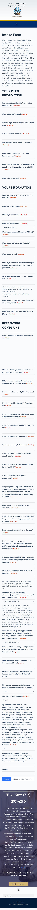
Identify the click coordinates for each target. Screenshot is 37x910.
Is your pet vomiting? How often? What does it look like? (16, 454)
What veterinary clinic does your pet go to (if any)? (17, 312)
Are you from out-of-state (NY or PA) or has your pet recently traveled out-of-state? (17, 673)
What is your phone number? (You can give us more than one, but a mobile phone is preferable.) (18, 265)
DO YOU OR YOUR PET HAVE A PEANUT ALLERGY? (17, 572)
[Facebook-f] (34, 23)
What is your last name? (14, 206)
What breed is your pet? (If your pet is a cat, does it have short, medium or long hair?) (18, 166)
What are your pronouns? (15, 223)
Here (23, 867)
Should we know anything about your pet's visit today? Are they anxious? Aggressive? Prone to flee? (18, 649)
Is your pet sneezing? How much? (18, 445)
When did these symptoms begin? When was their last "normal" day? (17, 371)
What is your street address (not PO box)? (18, 233)
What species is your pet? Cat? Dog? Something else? (16, 154)
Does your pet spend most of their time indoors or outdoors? (16, 661)
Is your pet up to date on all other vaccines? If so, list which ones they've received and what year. (18, 518)
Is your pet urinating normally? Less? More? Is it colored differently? (18, 415)
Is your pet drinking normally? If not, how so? (17, 404)
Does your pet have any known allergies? (17, 531)
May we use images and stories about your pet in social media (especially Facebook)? (18, 686)
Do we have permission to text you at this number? (17, 277)
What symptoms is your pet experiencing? (18, 336)
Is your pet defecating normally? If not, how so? (18, 426)
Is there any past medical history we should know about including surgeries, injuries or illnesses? (18, 559)
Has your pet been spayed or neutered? (17, 143)
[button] (16, 24)
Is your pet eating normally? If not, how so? (18, 393)
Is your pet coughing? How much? (18, 436)
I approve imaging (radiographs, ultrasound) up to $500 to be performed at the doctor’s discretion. (18, 594)
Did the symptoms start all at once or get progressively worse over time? (17, 382)
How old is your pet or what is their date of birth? (18, 124)
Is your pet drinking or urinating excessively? (14, 477)
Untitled (5, 769)
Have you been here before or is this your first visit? (17, 196)
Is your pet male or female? (15, 134)
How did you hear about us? (15, 696)
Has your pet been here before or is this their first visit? (17, 104)
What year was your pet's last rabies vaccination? (15, 506)
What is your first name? (14, 215)
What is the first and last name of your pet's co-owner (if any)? (18, 301)
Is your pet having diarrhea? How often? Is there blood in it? (17, 466)
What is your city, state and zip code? (16, 244)
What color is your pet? (14, 178)
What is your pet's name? (15, 114)
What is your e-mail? (13, 254)
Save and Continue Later (23, 779)
